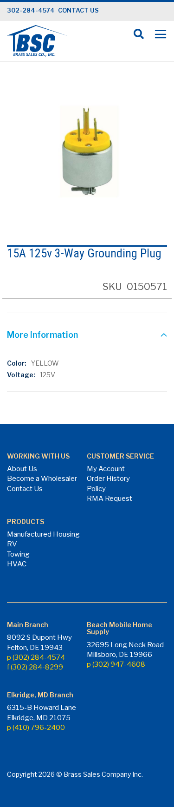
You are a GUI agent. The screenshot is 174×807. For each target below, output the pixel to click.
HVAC (16, 564)
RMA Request (109, 498)
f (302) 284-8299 (35, 667)
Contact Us (25, 489)
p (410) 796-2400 (36, 727)
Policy (96, 489)
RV (12, 544)
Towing (18, 554)
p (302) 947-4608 (116, 664)
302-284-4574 (31, 10)
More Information (42, 335)
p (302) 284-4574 (36, 657)
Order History (108, 478)
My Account (106, 469)
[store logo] (37, 41)
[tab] (87, 335)
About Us (22, 469)
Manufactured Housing (43, 534)
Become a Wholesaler (42, 478)
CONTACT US (78, 10)
